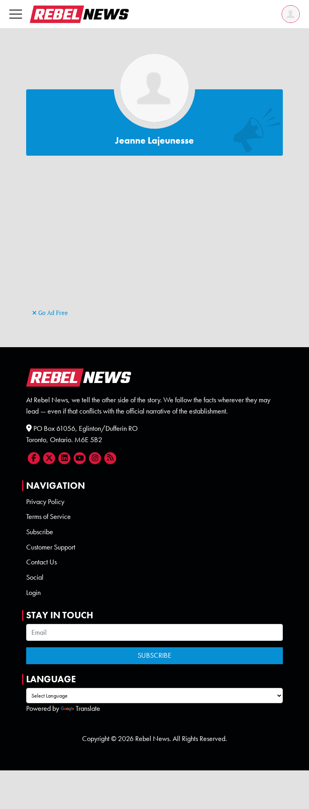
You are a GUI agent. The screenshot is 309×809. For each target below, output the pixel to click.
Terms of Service (48, 516)
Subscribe (39, 532)
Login (33, 592)
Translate (88, 708)
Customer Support (50, 547)
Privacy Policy (45, 501)
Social (34, 577)
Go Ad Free (52, 313)
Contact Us (41, 562)
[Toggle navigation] (15, 14)
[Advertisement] (154, 250)
